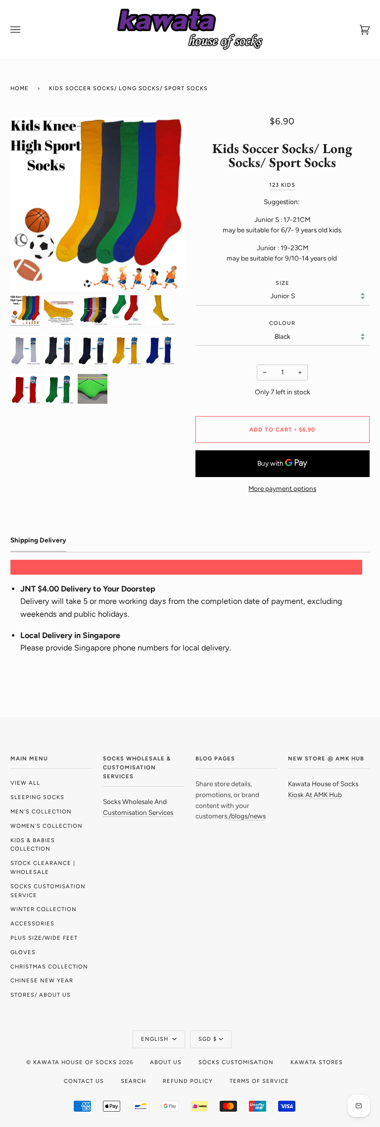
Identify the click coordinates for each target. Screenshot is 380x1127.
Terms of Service (259, 1080)
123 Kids (282, 184)
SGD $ (207, 1038)
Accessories (32, 923)
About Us (166, 1062)
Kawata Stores (316, 1062)
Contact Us (84, 1080)
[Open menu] (25, 29)
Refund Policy (188, 1080)
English (155, 1038)
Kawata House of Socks (75, 1062)
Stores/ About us (40, 994)
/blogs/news (247, 816)
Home (19, 88)
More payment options (282, 488)
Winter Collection (43, 909)
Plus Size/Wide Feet (44, 937)
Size (282, 282)
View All (25, 782)
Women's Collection (46, 825)
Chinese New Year (41, 980)
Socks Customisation (236, 1062)
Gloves (23, 952)
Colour (282, 323)
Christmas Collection (49, 966)
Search (133, 1080)
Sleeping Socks (37, 797)
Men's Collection (41, 811)
